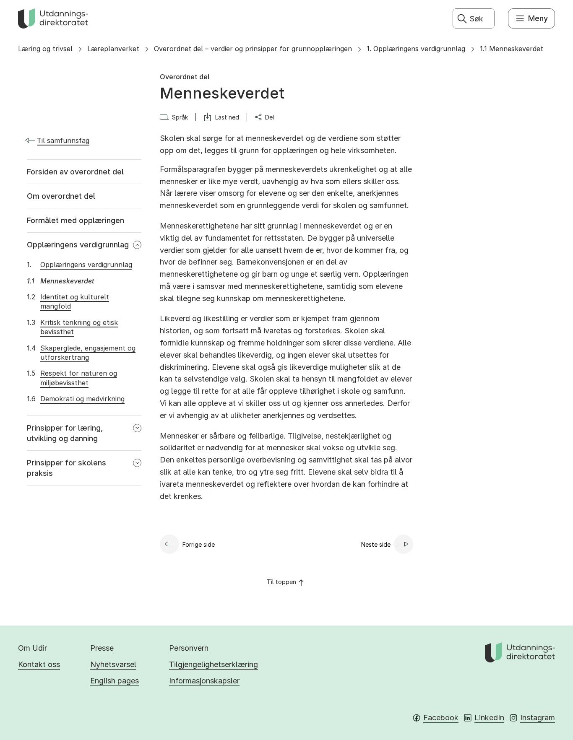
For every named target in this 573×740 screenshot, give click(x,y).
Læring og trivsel (45, 48)
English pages (114, 680)
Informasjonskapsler (204, 680)
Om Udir (32, 648)
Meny (538, 18)
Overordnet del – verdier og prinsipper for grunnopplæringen (253, 48)
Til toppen (281, 581)
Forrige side (198, 544)
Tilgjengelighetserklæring (213, 664)
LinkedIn (489, 717)
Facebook (440, 717)
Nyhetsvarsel (113, 664)
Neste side (376, 544)
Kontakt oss (39, 664)
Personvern (188, 648)
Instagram (537, 717)
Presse (102, 648)
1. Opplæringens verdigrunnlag (416, 48)
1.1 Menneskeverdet (511, 48)
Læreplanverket (113, 48)
